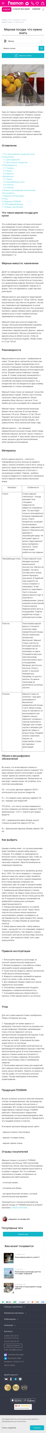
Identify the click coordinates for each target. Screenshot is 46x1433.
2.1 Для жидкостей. (11, 160)
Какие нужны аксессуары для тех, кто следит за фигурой (28, 1273)
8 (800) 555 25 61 (11, 1336)
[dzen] (20, 1379)
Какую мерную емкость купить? (27, 1257)
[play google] (29, 1401)
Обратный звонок (13, 1346)
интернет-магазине (19, 1208)
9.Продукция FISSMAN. (11, 201)
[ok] (11, 1379)
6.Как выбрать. (8, 193)
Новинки (36, 9)
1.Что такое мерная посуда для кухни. (18, 154)
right (43, 9)
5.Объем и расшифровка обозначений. (19, 190)
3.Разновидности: (9, 165)
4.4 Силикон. (8, 187)
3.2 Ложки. (8, 171)
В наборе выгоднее (21, 9)
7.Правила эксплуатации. (13, 196)
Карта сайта (9, 1365)
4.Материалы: (8, 176)
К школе (6, 9)
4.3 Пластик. (8, 185)
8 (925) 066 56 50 (11, 1341)
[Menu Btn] (3, 3)
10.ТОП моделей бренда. (12, 204)
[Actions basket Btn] (42, 3)
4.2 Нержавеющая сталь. (14, 182)
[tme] (15, 1379)
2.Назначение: (8, 157)
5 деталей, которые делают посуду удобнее (28, 1287)
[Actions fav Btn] (37, 3)
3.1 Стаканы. (8, 168)
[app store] (17, 1401)
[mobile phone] (32, 3)
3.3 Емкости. (8, 174)
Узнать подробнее (9, 1428)
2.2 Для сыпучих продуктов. (15, 162)
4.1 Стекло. (8, 179)
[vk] (6, 1379)
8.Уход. (5, 199)
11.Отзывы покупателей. (12, 207)
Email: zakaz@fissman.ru (13, 1350)
